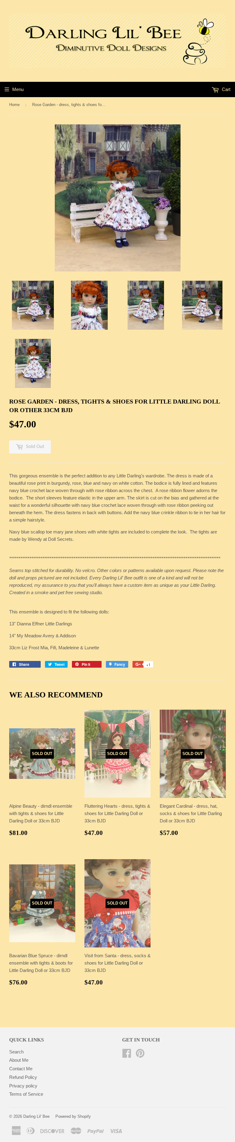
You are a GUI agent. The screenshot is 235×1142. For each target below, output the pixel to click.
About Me (18, 1060)
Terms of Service (26, 1094)
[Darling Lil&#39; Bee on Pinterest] (140, 1055)
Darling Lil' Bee (36, 1116)
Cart (225, 89)
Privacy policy (23, 1085)
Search (16, 1051)
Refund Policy (23, 1077)
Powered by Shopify (73, 1116)
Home (14, 104)
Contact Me (20, 1068)
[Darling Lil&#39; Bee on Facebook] (126, 1055)
